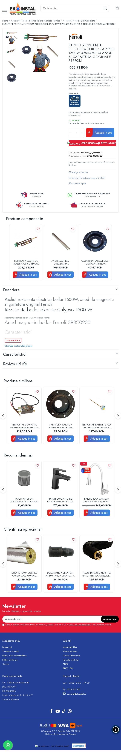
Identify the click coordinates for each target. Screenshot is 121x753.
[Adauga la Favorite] (38, 229)
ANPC (65, 664)
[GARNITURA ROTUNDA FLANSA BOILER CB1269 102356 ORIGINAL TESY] (60, 404)
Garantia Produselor (71, 655)
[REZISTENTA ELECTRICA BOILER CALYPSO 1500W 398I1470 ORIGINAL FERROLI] (25, 241)
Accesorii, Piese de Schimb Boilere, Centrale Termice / (36, 20)
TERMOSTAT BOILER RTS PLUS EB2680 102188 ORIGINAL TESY (97, 426)
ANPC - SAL (68, 668)
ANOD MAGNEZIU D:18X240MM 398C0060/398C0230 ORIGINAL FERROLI (60, 262)
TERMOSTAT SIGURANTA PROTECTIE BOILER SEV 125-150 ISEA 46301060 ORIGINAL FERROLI (24, 426)
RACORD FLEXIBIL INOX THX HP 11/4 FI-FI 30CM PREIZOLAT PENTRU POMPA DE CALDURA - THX (97, 574)
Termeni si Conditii (10, 651)
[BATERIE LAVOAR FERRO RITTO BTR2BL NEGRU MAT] (60, 478)
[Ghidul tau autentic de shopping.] (79, 746)
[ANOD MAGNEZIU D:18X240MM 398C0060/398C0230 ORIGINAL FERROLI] (60, 241)
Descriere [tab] (11, 290)
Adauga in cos (103, 133)
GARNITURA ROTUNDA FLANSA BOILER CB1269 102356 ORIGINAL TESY (60, 426)
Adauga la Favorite (79, 172)
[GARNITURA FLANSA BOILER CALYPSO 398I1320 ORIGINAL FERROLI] (95, 241)
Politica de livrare (9, 659)
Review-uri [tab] (15, 364)
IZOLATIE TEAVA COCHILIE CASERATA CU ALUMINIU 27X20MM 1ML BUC (24, 574)
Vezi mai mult (13, 340)
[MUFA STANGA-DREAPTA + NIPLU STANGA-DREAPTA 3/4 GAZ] (60, 552)
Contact (5, 664)
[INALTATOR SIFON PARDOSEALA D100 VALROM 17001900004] (24, 478)
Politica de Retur (70, 651)
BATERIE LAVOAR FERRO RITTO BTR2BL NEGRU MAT (60, 500)
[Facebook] (51, 711)
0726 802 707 (73, 689)
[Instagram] (69, 711)
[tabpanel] (40, 51)
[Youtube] (57, 711)
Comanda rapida (78, 183)
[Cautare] (105, 8)
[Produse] (4, 11)
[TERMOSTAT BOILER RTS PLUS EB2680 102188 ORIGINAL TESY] (97, 404)
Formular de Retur (71, 659)
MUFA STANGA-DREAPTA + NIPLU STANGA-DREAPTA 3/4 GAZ (60, 574)
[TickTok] (63, 711)
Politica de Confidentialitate (79, 624)
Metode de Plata (70, 647)
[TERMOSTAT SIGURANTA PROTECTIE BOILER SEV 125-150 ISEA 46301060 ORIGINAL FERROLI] (24, 404)
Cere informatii (87, 179)
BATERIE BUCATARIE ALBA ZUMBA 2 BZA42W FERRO (96, 500)
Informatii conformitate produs (18, 345)
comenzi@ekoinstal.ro (76, 693)
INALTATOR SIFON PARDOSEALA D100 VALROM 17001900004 (24, 500)
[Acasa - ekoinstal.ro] (22, 8)
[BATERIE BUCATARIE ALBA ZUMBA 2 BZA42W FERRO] (97, 478)
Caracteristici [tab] (14, 354)
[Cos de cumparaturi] (117, 8)
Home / (6, 20)
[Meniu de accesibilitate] (115, 729)
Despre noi (7, 647)
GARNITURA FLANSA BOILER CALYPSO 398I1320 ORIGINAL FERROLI (95, 262)
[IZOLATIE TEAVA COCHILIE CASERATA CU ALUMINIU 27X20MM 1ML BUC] (24, 552)
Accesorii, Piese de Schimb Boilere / (80, 20)
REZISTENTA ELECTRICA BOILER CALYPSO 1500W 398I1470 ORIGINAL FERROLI (26, 262)
